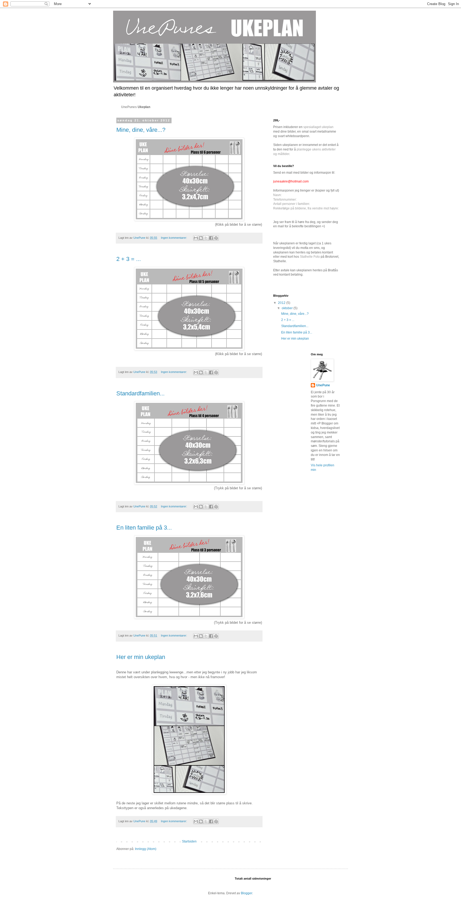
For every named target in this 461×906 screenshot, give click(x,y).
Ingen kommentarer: (174, 237)
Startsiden (189, 841)
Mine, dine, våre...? (140, 129)
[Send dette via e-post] (195, 238)
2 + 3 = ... (128, 259)
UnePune (323, 385)
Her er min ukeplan (140, 657)
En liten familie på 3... (144, 527)
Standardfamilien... (140, 393)
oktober (287, 308)
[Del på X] (206, 238)
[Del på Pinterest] (216, 238)
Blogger (246, 893)
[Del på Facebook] (211, 238)
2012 (282, 303)
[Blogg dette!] (201, 238)
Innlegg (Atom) (145, 849)
